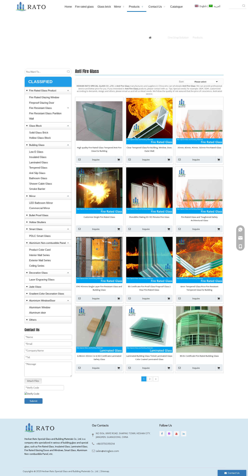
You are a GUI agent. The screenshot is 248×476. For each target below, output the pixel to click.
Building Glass (36, 145)
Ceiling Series (36, 265)
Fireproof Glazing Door (41, 102)
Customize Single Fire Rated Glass (99, 217)
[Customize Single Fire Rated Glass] (99, 190)
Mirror (32, 196)
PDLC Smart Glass (40, 235)
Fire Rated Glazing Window (44, 97)
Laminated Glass (38, 162)
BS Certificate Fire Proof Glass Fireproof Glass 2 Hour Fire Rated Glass (149, 288)
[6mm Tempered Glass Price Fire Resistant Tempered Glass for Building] (199, 259)
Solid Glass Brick (38, 132)
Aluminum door (37, 312)
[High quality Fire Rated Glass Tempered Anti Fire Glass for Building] (99, 121)
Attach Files (33, 380)
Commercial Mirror (39, 208)
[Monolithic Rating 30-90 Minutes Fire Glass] (149, 190)
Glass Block (35, 125)
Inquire (96, 159)
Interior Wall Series (39, 255)
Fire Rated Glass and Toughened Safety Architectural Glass (199, 219)
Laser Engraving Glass (41, 279)
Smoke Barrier (37, 188)
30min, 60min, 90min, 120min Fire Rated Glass (199, 147)
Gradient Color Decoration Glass (46, 293)
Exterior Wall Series (40, 260)
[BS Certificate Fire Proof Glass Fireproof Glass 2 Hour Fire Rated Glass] (149, 259)
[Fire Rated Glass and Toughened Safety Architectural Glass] (199, 190)
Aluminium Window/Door (42, 300)
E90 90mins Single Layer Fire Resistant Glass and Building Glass (99, 288)
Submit (33, 401)
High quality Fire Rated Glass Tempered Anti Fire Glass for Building (99, 149)
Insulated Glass (37, 157)
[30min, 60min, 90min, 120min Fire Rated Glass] (199, 121)
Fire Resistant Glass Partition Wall (45, 116)
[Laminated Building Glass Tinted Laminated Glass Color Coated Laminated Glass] (149, 329)
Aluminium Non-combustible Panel (47, 243)
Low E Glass (36, 151)
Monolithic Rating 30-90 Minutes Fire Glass (149, 217)
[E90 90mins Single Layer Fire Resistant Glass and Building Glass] (99, 259)
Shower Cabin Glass (40, 183)
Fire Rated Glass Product (42, 90)
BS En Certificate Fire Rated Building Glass (199, 356)
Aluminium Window (39, 307)
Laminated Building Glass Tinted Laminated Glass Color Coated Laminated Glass (149, 358)
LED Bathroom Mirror (41, 202)
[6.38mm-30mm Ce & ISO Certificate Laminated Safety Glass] (99, 329)
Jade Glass (35, 286)
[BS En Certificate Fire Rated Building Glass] (199, 329)
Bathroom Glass (38, 178)
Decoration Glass (38, 272)
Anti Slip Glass (37, 173)
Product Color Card (39, 249)
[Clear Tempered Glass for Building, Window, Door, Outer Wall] (149, 121)
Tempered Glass (38, 167)
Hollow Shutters (37, 222)
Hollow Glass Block (40, 137)
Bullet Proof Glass (38, 215)
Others (32, 319)
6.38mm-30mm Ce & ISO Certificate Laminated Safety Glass (99, 358)
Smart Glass (35, 229)
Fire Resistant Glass (40, 108)
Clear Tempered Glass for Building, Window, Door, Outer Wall (149, 149)
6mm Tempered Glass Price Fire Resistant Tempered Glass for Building (199, 288)
